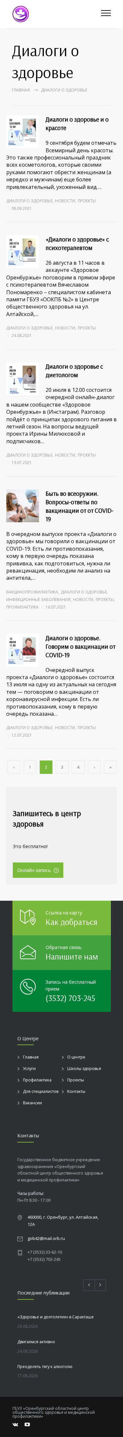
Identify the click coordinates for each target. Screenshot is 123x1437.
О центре (76, 1057)
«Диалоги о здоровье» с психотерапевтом (77, 243)
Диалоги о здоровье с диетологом (74, 370)
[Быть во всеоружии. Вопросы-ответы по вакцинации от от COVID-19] (22, 506)
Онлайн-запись (34, 870)
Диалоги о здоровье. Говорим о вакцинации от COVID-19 (80, 646)
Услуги (29, 1068)
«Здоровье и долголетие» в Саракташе (55, 1317)
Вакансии (32, 1103)
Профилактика (22, 607)
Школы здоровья (84, 1068)
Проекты (87, 201)
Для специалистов (40, 1091)
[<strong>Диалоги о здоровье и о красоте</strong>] (22, 131)
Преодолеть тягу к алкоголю (44, 1366)
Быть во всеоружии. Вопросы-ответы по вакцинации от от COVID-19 (79, 506)
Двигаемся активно (36, 1342)
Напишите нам (72, 956)
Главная (21, 90)
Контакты (76, 1091)
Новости (65, 201)
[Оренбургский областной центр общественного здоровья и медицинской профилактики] (56, 14)
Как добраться (71, 921)
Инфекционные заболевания (38, 599)
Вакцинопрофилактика (32, 592)
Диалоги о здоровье (29, 201)
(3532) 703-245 (70, 998)
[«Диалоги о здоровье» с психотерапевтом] (22, 251)
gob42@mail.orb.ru (46, 1238)
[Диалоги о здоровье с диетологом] (22, 378)
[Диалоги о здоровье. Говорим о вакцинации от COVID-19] (22, 650)
